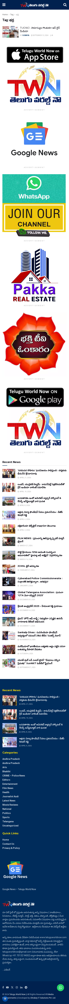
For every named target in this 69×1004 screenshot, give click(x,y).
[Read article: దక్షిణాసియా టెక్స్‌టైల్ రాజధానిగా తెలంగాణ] (8, 528)
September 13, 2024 (40, 35)
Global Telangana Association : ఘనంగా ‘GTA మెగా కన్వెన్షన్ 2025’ (40, 594)
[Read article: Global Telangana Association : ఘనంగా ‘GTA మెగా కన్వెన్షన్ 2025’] (8, 595)
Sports (6, 817)
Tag (11, 14)
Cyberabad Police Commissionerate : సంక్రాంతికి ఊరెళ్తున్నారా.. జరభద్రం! (40, 580)
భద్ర (17, 14)
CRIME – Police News (13, 775)
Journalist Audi (10, 796)
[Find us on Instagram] (17, 987)
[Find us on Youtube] (7, 987)
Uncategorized (10, 825)
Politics (6, 813)
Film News (7, 788)
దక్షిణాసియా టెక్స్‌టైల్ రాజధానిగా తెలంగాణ (37, 525)
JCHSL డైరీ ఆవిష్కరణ (28, 566)
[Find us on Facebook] (3, 987)
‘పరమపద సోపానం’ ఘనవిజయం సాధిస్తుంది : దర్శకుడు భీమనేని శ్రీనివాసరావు (39, 698)
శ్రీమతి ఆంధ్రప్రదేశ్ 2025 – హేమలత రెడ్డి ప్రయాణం (40, 606)
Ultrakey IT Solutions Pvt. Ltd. (43, 998)
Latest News (8, 800)
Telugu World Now (17, 994)
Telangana (8, 821)
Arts (4, 767)
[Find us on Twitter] (12, 987)
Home (5, 14)
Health (5, 792)
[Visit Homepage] (34, 5)
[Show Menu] (3, 5)
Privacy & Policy (11, 848)
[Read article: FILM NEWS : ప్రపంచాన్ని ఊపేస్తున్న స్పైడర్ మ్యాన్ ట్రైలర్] (8, 541)
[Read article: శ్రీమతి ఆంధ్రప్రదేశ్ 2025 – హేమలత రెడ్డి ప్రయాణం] (8, 609)
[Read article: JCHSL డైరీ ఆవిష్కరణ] (8, 569)
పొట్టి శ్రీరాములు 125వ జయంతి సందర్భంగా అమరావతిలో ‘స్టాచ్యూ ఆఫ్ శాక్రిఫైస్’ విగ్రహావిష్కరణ (40, 554)
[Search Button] (65, 5)
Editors (6, 780)
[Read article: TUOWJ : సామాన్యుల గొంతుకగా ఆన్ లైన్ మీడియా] (10, 32)
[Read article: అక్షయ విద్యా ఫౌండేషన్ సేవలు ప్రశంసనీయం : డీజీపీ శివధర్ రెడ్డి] (8, 515)
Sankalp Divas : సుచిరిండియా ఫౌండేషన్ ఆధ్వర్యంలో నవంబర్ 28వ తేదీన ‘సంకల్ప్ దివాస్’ (39, 634)
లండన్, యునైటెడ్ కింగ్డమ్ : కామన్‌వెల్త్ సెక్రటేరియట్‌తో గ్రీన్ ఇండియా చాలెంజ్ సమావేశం (41, 486)
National (6, 809)
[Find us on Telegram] (26, 987)
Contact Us (8, 844)
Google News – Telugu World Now (19, 889)
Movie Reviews (10, 805)
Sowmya (25, 35)
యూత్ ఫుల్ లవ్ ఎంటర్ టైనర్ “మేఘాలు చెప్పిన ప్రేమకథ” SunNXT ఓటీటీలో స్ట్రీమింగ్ (39, 662)
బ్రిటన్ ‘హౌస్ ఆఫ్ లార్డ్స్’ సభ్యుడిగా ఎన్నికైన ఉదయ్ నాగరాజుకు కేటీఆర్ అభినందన (40, 620)
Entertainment (9, 784)
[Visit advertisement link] (34, 75)
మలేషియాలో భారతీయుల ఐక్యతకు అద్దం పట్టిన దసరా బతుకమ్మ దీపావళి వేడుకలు (41, 648)
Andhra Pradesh (11, 759)
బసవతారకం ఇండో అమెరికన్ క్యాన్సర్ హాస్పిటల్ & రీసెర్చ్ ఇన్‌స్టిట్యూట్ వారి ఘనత (39, 500)
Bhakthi (6, 771)
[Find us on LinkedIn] (21, 987)
